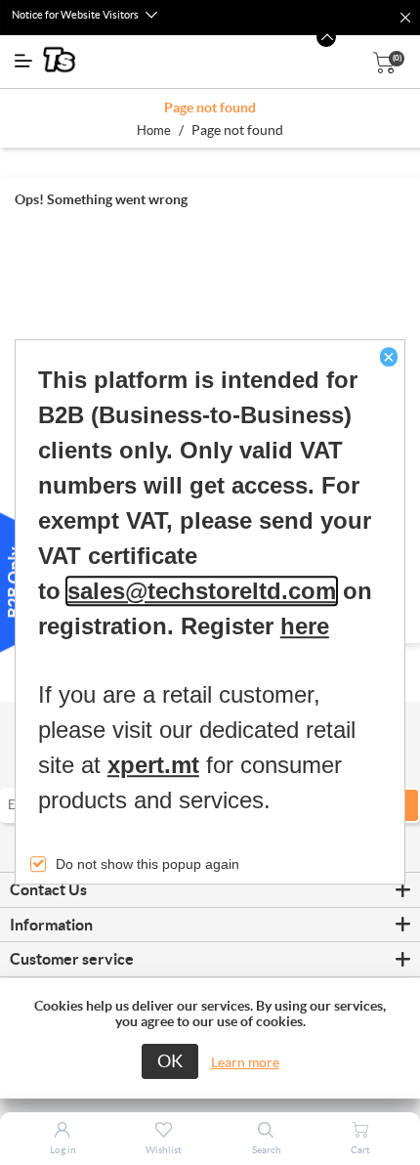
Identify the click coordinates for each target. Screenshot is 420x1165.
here (304, 626)
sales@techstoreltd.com (201, 591)
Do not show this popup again (147, 864)
